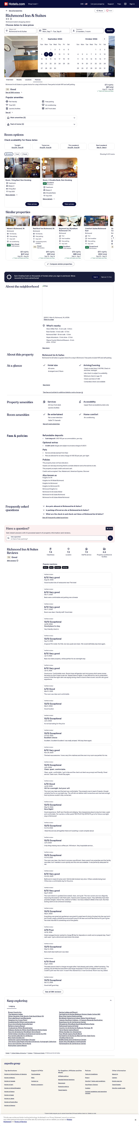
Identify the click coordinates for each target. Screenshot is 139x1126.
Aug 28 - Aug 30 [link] (73, 147)
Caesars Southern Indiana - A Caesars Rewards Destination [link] (81, 1020)
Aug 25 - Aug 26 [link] (45, 147)
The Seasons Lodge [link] (15, 1014)
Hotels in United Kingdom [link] (12, 1088)
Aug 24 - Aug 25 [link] (17, 147)
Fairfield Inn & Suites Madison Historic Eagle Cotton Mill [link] (79, 1014)
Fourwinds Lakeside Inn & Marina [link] (20, 1036)
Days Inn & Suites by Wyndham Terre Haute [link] (24, 1032)
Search (110, 31)
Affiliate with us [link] (63, 1076)
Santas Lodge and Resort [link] (68, 1012)
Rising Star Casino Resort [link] (17, 1045)
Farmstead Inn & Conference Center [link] (72, 1044)
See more (46, 348)
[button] (50, 49)
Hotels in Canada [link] (9, 1081)
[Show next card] (113, 238)
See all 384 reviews (13, 92)
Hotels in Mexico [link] (9, 1077)
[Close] (135, 1119)
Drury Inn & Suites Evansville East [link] (20, 1024)
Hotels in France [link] (9, 1091)
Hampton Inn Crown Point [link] (17, 1020)
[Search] (110, 538)
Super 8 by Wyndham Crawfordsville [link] (72, 1042)
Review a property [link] (37, 1084)
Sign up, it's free (106, 277)
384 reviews (11, 561)
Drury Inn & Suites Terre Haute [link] (19, 1044)
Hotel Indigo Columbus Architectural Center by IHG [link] (27, 1034)
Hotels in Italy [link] (8, 1084)
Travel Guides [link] (116, 1084)
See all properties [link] (15, 11)
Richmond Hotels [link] (39, 1053)
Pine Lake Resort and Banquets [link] (19, 1018)
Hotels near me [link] (117, 1081)
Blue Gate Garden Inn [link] (16, 1038)
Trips (119, 4)
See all (8, 112)
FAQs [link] (32, 1077)
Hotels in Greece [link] (9, 1105)
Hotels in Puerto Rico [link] (11, 1102)
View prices (32, 204)
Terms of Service (20, 1122)
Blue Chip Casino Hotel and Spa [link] (70, 1016)
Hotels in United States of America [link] (15, 1074)
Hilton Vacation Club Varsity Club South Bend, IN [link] (26, 1016)
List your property (97, 4)
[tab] (12, 1006)
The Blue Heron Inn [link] (66, 1038)
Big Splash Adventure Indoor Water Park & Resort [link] (77, 1018)
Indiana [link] (30, 1053)
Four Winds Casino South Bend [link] (70, 1034)
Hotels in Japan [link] (9, 1098)
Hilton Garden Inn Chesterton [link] (70, 1032)
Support (111, 4)
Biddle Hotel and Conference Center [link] (72, 1040)
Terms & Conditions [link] (91, 1074)
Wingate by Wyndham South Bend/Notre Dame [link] (76, 1024)
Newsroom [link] (61, 1083)
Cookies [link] (87, 1088)
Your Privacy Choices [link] (91, 1084)
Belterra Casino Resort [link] (16, 1026)
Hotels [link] (7, 1053)
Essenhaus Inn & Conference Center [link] (72, 1022)
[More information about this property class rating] (11, 19)
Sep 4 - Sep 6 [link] (101, 147)
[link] (109, 10)
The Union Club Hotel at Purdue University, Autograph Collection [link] (32, 1042)
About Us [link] (115, 1074)
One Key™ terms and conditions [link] (95, 1081)
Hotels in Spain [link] (9, 1095)
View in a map (49, 319)
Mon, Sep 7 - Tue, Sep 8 (52, 31)
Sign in (132, 4)
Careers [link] (114, 1077)
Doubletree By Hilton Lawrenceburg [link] (21, 1022)
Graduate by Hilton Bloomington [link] (20, 1028)
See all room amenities (51, 424)
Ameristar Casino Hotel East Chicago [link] (21, 1040)
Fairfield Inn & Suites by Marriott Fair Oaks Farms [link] (77, 1036)
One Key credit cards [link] (118, 1088)
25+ (109, 74)
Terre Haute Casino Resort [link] (69, 1030)
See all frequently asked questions (55, 518)
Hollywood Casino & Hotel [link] (68, 1026)
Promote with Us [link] (63, 1086)
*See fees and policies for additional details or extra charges (62, 392)
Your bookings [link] (35, 1074)
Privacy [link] (87, 1077)
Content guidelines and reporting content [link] (96, 1092)
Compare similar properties (61, 264)
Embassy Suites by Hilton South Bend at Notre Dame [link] (27, 1030)
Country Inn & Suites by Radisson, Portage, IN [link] (76, 1028)
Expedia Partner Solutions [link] (66, 1079)
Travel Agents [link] (62, 1090)
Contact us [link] (34, 1081)
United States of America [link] (18, 1053)
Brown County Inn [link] (15, 1012)
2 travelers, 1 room (83, 31)
